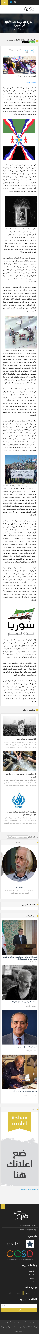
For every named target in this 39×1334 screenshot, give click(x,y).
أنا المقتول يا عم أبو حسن (26, 739)
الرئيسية (31, 1271)
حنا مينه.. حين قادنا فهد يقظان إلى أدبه (25, 1091)
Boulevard (18, 1331)
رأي (33, 52)
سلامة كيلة (19, 887)
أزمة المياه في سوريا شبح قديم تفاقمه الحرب (21, 775)
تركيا (10, 1293)
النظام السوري (30, 1293)
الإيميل (3, 1305)
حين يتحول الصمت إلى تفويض (27, 1046)
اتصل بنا (31, 1274)
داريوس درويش (29, 50)
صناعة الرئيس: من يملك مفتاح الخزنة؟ (24, 1002)
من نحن (32, 1278)
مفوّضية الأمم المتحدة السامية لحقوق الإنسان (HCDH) (21, 813)
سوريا (18, 1293)
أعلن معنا (31, 1282)
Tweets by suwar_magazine (29, 1189)
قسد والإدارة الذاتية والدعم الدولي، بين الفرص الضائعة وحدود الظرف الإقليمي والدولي (20, 958)
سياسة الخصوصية (10, 1322)
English (4, 2)
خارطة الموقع (22, 1322)
